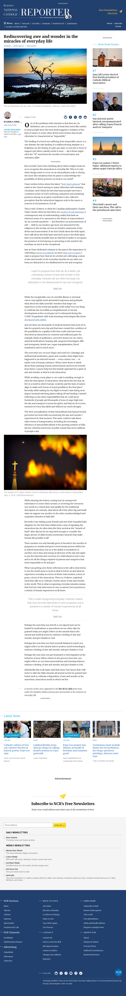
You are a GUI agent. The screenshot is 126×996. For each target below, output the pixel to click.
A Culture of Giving (51, 914)
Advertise (8, 961)
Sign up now (112, 13)
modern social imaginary (72, 212)
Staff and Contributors (93, 950)
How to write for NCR (52, 942)
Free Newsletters (91, 919)
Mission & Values (91, 942)
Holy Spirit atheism (71, 184)
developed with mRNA (35, 320)
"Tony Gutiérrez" (99, 761)
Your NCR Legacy (50, 923)
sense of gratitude (45, 253)
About (86, 938)
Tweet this (57, 288)
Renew (109, 23)
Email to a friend (80, 117)
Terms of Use (63, 981)
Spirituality (58, 24)
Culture (35, 24)
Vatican (25, 24)
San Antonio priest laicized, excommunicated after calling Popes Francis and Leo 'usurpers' (107, 123)
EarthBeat (72, 24)
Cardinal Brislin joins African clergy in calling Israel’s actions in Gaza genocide (46, 749)
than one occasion (72, 253)
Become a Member (51, 910)
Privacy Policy (90, 946)
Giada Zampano (69, 758)
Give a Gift (88, 914)
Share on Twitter (75, 117)
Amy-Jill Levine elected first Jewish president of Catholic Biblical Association (106, 78)
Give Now (47, 906)
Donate (118, 26)
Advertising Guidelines (50, 981)
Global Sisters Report (16, 27)
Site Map (82, 981)
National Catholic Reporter (118, 972)
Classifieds (8, 952)
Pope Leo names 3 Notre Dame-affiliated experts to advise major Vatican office (107, 166)
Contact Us (47, 938)
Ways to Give (48, 919)
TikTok (80, 973)
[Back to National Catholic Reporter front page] (37, 14)
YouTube (70, 973)
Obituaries (8, 956)
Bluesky (56, 973)
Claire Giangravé (40, 758)
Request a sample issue (94, 927)
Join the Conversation (12, 129)
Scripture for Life (11, 927)
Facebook (66, 973)
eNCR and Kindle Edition (94, 923)
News (17, 24)
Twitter (61, 973)
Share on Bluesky (65, 117)
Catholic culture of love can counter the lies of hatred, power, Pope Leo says (17, 749)
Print (85, 117)
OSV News (110, 761)
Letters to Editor (50, 950)
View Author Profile (10, 125)
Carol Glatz (9, 758)
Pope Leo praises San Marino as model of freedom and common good (75, 749)
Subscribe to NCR (91, 906)
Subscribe (118, 23)
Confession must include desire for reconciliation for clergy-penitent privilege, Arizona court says (106, 751)
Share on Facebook (70, 117)
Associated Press (75, 761)
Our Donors (48, 927)
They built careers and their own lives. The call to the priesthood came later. (107, 207)
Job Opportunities (50, 946)
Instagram (75, 973)
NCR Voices (31, 46)
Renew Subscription (92, 910)
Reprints (46, 959)
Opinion (46, 24)
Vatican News (12, 735)
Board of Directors (92, 955)
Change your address (52, 955)
